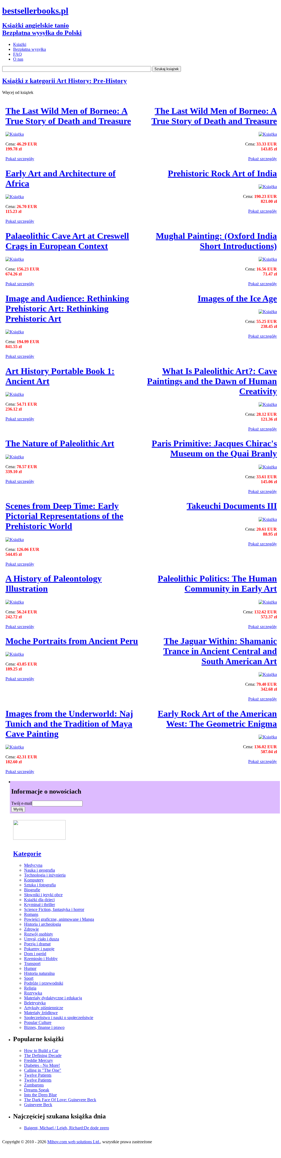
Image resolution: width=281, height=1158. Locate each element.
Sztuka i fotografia (40, 885)
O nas (18, 59)
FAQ (17, 54)
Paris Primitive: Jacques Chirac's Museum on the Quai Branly (214, 448)
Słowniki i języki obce (43, 894)
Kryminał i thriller (39, 904)
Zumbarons (34, 1085)
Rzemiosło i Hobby (41, 958)
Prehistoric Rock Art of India (222, 173)
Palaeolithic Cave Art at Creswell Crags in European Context (67, 241)
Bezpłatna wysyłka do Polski (42, 32)
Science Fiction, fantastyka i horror (54, 909)
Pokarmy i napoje (39, 948)
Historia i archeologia (42, 924)
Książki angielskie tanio (35, 25)
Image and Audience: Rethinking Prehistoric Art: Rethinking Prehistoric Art (67, 308)
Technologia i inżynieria (45, 875)
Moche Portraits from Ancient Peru (71, 641)
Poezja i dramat (37, 944)
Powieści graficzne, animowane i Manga (59, 919)
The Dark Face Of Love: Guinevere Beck (60, 1099)
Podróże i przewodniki (43, 983)
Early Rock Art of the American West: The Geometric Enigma (217, 719)
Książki (19, 44)
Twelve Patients (37, 1075)
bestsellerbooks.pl (35, 11)
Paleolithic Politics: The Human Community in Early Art (217, 583)
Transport (32, 963)
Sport (28, 978)
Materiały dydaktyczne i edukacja (53, 998)
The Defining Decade (43, 1055)
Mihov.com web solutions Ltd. (73, 1141)
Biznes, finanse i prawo (44, 1027)
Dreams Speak (36, 1090)
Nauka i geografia (39, 870)
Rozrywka (33, 993)
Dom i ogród (35, 953)
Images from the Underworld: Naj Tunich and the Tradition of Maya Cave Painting (69, 724)
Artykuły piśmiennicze (43, 1007)
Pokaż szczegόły (19, 158)
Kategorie (27, 853)
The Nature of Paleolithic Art (59, 443)
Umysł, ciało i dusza (41, 939)
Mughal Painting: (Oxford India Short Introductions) (216, 241)
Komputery (34, 880)
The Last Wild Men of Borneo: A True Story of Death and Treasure (68, 116)
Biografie (32, 889)
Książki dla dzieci (39, 899)
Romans (31, 914)
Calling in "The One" (42, 1070)
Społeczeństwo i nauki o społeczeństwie (58, 1017)
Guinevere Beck (38, 1104)
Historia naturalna (39, 973)
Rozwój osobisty (38, 934)
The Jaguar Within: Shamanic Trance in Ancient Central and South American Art (220, 651)
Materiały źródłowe (41, 1012)
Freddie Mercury (38, 1060)
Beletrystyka (35, 1002)
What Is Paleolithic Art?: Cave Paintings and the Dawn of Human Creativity (212, 381)
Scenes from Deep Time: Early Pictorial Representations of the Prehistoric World (64, 516)
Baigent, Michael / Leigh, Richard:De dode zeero (66, 1128)
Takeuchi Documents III (232, 506)
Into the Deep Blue (40, 1094)
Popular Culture (37, 1022)
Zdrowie (31, 929)
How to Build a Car (41, 1050)
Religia (30, 988)
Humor (30, 968)
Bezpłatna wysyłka (29, 49)
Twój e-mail (21, 803)
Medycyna (33, 865)
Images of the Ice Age (237, 298)
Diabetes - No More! (42, 1065)
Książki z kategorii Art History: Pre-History (64, 80)
